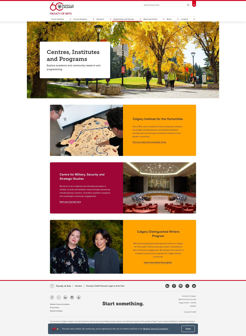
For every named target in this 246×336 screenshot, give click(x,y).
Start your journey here (70, 201)
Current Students (80, 19)
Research (100, 19)
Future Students (57, 19)
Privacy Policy (54, 307)
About (169, 19)
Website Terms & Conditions (155, 328)
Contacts (184, 19)
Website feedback (56, 311)
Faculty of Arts (61, 13)
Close (188, 328)
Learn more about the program (158, 262)
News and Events (150, 19)
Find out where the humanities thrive (149, 142)
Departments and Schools (124, 19)
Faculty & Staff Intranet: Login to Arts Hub (105, 285)
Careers (78, 285)
